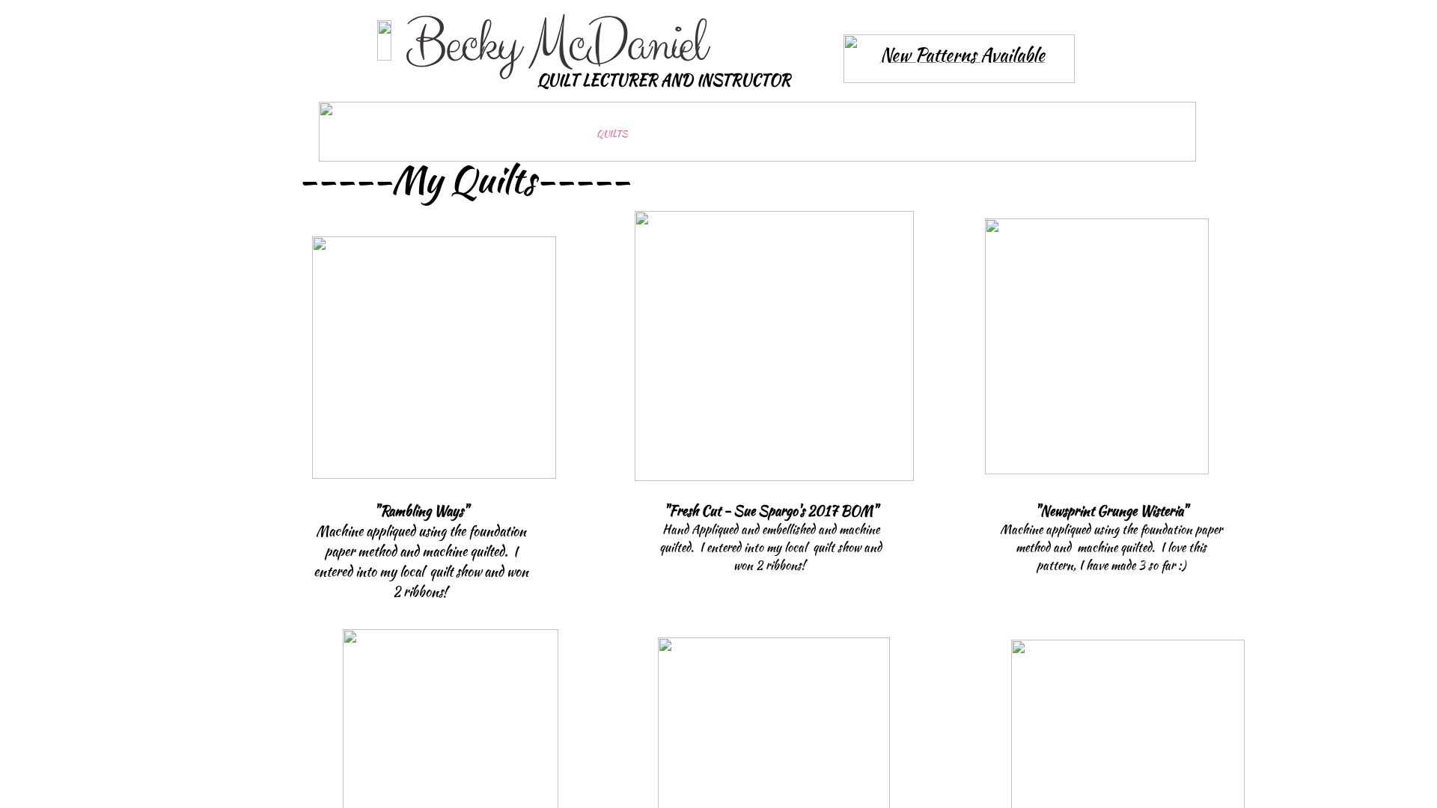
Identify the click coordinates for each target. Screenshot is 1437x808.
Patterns (1043, 133)
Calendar (929, 133)
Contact (1153, 133)
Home (366, 133)
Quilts (612, 133)
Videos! (713, 133)
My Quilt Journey (487, 133)
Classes (818, 133)
